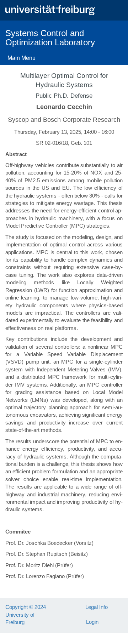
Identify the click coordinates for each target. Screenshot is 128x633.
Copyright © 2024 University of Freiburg (25, 614)
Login (92, 622)
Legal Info (96, 607)
